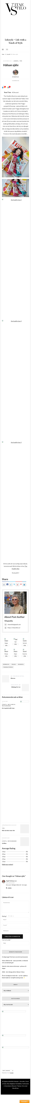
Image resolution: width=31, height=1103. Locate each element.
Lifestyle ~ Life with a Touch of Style (15, 41)
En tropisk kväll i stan (8, 708)
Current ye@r (6, 940)
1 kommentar (15, 80)
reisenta (21, 664)
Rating (4, 916)
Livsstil (16, 61)
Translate (11, 1072)
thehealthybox (8, 667)
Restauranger (6, 705)
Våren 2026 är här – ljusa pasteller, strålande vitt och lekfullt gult (15, 961)
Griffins (4, 843)
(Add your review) (7, 864)
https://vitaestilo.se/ (14, 628)
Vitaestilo (15, 76)
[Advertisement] (15, 27)
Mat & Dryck (11, 704)
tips (20, 61)
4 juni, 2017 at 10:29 (10, 882)
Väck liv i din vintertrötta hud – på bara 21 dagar (14, 967)
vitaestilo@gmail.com (14, 624)
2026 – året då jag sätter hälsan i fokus (13, 972)
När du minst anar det (8, 830)
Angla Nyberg (10, 881)
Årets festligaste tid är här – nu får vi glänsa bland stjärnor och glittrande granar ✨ (15, 976)
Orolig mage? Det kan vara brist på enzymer (15, 957)
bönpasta (6, 664)
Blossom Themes (16, 1086)
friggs (14, 664)
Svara (10, 888)
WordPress (15, 1088)
